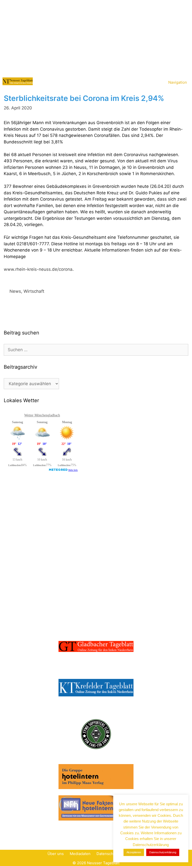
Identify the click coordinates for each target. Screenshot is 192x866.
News (15, 291)
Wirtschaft (34, 291)
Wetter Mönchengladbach (42, 415)
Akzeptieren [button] (133, 852)
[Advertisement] (96, 37)
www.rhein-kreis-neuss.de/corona (38, 269)
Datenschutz (107, 853)
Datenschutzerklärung (162, 852)
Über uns (56, 853)
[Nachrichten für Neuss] (17, 81)
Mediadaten (80, 853)
